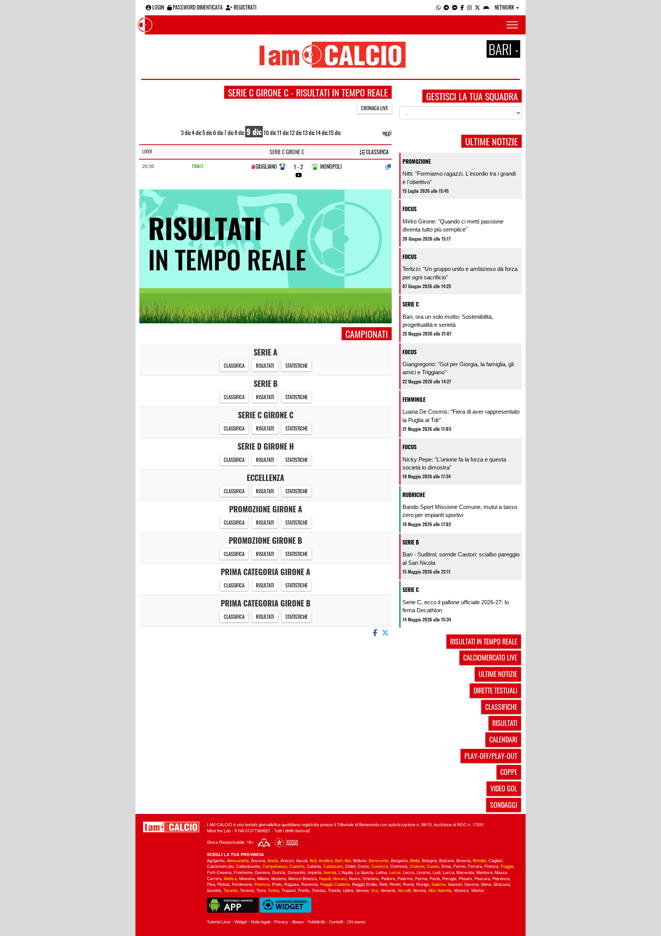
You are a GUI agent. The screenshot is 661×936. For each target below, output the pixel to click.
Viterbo (477, 890)
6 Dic (218, 132)
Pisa (211, 884)
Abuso (298, 921)
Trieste (334, 890)
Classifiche (501, 707)
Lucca (448, 872)
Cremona (398, 866)
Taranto (230, 890)
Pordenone (242, 884)
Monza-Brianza (302, 878)
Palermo (405, 878)
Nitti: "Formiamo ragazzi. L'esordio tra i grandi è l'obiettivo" (459, 177)
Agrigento (216, 860)
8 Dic (239, 132)
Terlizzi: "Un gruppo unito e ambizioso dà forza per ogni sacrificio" (460, 273)
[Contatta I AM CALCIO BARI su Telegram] (446, 7)
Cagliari (495, 860)
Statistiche (296, 365)
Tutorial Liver (219, 921)
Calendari (503, 739)
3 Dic (186, 132)
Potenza (262, 884)
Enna (446, 866)
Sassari (455, 884)
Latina (381, 872)
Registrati (244, 7)
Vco (374, 890)
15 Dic (335, 132)
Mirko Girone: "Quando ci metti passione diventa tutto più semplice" (452, 225)
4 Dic (197, 132)
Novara (340, 878)
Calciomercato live (490, 657)
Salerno (438, 884)
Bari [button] (501, 49)
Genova (262, 872)
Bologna (429, 860)
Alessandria (238, 860)
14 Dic (322, 132)
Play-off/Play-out (490, 756)
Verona (419, 890)
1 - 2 (298, 167)
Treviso (319, 890)
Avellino (326, 860)
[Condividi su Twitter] (386, 632)
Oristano (371, 878)
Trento (303, 890)
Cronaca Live (374, 108)
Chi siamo (356, 921)
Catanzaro (333, 866)
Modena (278, 878)
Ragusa (291, 884)
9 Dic (254, 131)
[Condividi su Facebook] (374, 632)
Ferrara (475, 866)
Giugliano (266, 166)
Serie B (410, 542)
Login (157, 7)
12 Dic (296, 132)
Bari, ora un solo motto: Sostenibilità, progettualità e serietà (447, 320)
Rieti (383, 884)
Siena (486, 884)
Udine (348, 890)
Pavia (435, 878)
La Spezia (364, 872)
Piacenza (501, 878)
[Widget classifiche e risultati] (285, 904)
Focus (409, 209)
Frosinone (243, 872)
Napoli (324, 878)
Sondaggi (503, 805)
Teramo (247, 890)
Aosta (272, 860)
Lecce (395, 872)
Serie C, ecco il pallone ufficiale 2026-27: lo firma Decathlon (455, 606)
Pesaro (465, 878)
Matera (230, 878)
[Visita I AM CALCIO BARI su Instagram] (469, 7)
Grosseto (296, 872)
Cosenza (379, 866)
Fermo (459, 866)
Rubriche (413, 495)
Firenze (491, 866)
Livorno (423, 872)
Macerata (465, 872)
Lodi (436, 872)
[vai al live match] (298, 175)
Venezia (388, 890)
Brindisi (479, 860)
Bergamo (399, 860)
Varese (362, 890)
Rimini (395, 884)
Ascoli (301, 860)
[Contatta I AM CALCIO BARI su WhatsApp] (438, 7)
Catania (314, 866)
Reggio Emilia (364, 884)
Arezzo (287, 860)
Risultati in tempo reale (483, 641)
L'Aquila (346, 872)
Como (363, 866)
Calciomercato (220, 866)
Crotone (417, 866)
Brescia (463, 860)
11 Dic (283, 132)
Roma (408, 884)
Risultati (265, 365)
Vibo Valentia (439, 890)
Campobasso (274, 866)
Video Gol (503, 788)
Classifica (377, 152)
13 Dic (309, 132)
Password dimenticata (197, 7)
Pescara (482, 878)
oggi (387, 132)
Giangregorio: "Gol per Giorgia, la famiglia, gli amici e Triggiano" (458, 368)
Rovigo (422, 884)
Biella (415, 860)
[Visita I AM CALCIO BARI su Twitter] (477, 7)
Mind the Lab (219, 830)
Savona (471, 884)
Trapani (288, 890)
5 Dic (207, 132)
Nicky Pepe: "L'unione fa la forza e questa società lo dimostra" (454, 463)
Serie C (410, 304)
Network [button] (505, 7)
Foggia (507, 866)
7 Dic (229, 132)
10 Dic (270, 132)
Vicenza (461, 890)
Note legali (260, 921)
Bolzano (446, 860)
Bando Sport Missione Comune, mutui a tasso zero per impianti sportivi (459, 511)
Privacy (281, 921)
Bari (338, 860)
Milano (263, 878)
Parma (421, 878)
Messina (247, 878)
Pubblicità (316, 921)
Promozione (416, 161)
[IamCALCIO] (171, 827)
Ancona (258, 860)
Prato (277, 884)
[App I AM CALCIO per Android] (486, 7)
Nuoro (354, 878)
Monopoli (331, 166)
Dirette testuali (495, 690)
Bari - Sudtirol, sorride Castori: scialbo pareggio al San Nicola (460, 558)
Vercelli (403, 890)
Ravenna (309, 884)
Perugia (449, 878)
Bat (348, 860)
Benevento (379, 860)
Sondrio (214, 890)
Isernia (330, 872)
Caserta (297, 866)
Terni (260, 890)
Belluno (359, 860)
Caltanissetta (248, 866)
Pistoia (223, 884)
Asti (312, 860)
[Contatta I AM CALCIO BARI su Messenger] (454, 7)
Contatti (336, 921)
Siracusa (501, 884)
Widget (240, 921)
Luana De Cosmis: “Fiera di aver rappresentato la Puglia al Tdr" (460, 415)
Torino (273, 890)
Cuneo (433, 866)
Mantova (484, 872)
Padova (388, 878)
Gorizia (278, 872)
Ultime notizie (498, 674)
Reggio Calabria (335, 884)
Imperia (314, 872)
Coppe (508, 772)
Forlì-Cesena (219, 872)
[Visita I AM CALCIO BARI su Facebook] (462, 7)
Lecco (408, 872)
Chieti (350, 866)
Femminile (413, 399)
